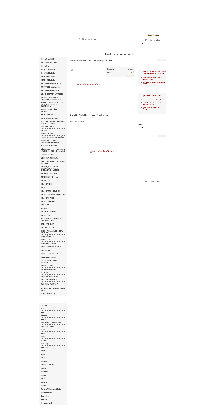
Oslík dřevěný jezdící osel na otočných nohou (152, 78)
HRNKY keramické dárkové (51, 247)
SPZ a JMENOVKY (47, 224)
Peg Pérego (45, 371)
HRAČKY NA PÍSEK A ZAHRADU (53, 194)
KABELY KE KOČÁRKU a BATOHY (50, 110)
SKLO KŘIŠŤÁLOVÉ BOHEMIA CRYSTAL (52, 232)
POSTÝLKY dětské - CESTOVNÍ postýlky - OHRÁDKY (52, 122)
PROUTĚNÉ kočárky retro (50, 87)
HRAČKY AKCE (46, 184)
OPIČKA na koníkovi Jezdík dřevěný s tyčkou (152, 103)
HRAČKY (44, 187)
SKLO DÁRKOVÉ (47, 236)
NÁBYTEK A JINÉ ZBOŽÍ (50, 146)
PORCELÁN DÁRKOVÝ (49, 253)
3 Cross (44, 305)
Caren (43, 333)
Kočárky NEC (80, 54)
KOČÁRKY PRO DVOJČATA (51, 83)
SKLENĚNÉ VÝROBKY (49, 243)
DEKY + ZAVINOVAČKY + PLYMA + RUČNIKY (53, 162)
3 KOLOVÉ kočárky (48, 69)
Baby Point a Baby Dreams (51, 323)
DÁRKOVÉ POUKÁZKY (49, 276)
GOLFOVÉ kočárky (48, 73)
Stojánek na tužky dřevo (151, 112)
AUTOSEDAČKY (47, 114)
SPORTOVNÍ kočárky (48, 76)
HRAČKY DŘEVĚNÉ (48, 201)
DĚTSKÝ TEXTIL (47, 180)
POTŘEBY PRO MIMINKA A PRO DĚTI (53, 289)
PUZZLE (44, 208)
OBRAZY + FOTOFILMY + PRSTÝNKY (50, 261)
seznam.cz (45, 410)
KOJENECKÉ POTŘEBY (49, 173)
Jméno (140, 124)
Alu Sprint (45, 312)
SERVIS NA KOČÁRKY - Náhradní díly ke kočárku (50, 141)
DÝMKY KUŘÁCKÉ (48, 293)
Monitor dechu (46, 392)
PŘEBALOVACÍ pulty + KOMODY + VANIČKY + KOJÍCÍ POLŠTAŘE (53, 150)
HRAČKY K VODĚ (47, 198)
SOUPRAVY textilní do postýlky (52, 137)
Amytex (44, 399)
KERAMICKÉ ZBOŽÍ (48, 257)
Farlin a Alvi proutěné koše (51, 389)
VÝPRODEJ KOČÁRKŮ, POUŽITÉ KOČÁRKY (49, 284)
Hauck (43, 368)
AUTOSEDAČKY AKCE (49, 118)
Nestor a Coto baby (48, 364)
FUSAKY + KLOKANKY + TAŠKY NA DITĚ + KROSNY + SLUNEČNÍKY (53, 104)
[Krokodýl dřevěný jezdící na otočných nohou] (86, 99)
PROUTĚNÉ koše (47, 134)
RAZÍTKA (44, 273)
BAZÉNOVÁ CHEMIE (48, 269)
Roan (43, 378)
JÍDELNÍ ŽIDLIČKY (48, 154)
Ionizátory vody (47, 403)
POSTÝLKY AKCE (47, 127)
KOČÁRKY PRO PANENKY (50, 90)
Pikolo (43, 375)
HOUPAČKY (45, 215)
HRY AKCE (45, 205)
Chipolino (44, 347)
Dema (43, 337)
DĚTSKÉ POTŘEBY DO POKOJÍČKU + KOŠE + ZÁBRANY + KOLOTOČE (50, 168)
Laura (43, 357)
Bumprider (45, 396)
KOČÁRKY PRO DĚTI (49, 280)
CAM (43, 330)
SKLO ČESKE (46, 240)
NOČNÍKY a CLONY (48, 227)
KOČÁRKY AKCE (47, 59)
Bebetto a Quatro (47, 326)
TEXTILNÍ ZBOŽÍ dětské (49, 177)
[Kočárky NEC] (66, 10)
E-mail (140, 127)
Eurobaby (44, 344)
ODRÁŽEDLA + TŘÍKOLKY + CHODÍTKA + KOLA (51, 219)
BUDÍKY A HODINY (48, 266)
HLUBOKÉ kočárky (48, 80)
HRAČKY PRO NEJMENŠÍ (50, 191)
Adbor (43, 319)
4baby (43, 385)
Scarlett (44, 382)
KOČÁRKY (45, 66)
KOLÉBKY (45, 130)
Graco (43, 354)
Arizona (44, 316)
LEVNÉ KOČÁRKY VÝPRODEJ (52, 94)
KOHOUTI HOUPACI (48, 212)
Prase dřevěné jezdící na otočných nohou (151, 108)
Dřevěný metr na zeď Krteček (152, 100)
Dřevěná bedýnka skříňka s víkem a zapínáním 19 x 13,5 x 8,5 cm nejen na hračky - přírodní (154, 73)
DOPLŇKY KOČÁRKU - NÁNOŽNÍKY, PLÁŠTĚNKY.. (51, 98)
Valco (43, 351)
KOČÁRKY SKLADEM (49, 62)
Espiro (43, 340)
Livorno (44, 361)
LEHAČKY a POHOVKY (49, 158)
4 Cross (44, 309)
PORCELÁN (45, 250)
